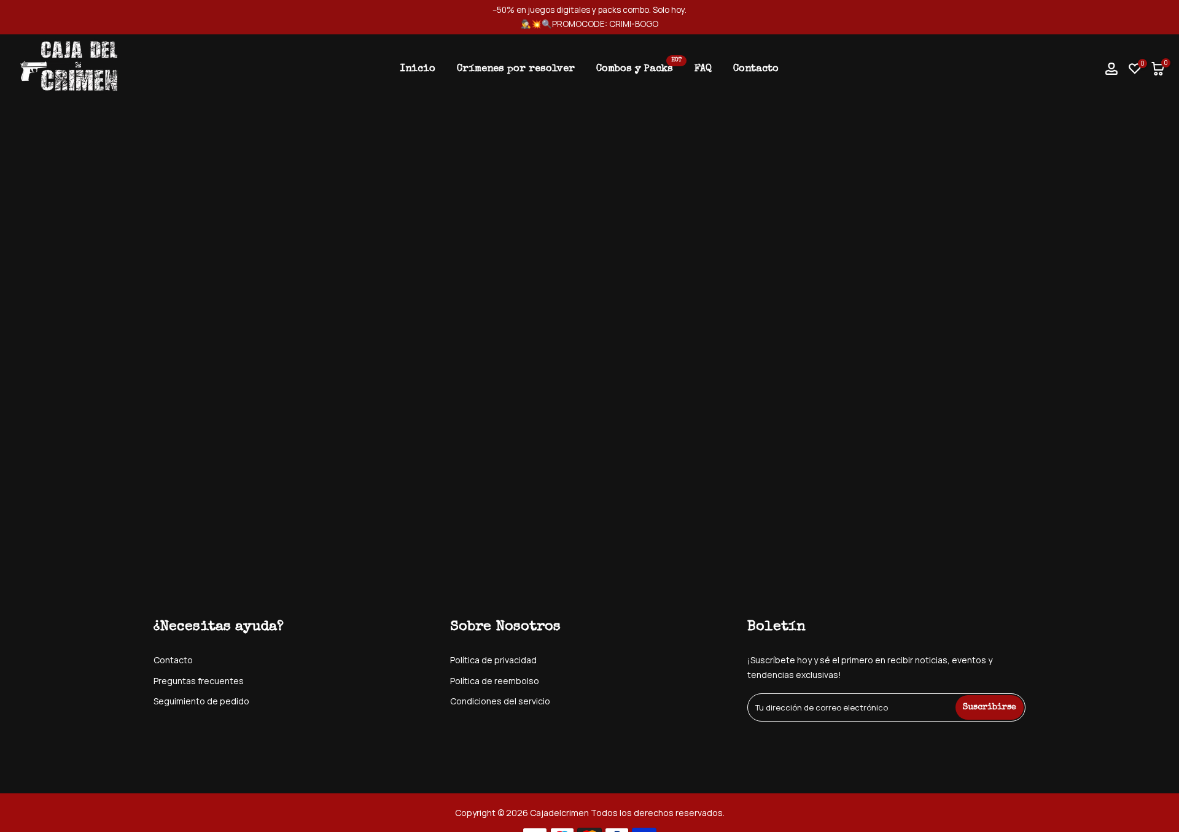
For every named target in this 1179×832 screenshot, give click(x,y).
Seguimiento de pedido (201, 701)
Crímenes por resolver (516, 69)
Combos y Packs (639, 67)
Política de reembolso (494, 681)
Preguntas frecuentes (199, 681)
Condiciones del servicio (500, 701)
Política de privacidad (493, 660)
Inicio (417, 69)
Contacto (756, 69)
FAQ (703, 69)
